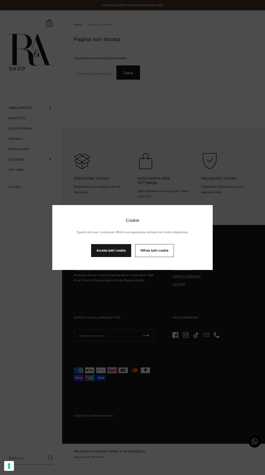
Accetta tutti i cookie (111, 250)
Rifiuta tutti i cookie (154, 250)
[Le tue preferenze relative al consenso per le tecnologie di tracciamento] (9, 466)
